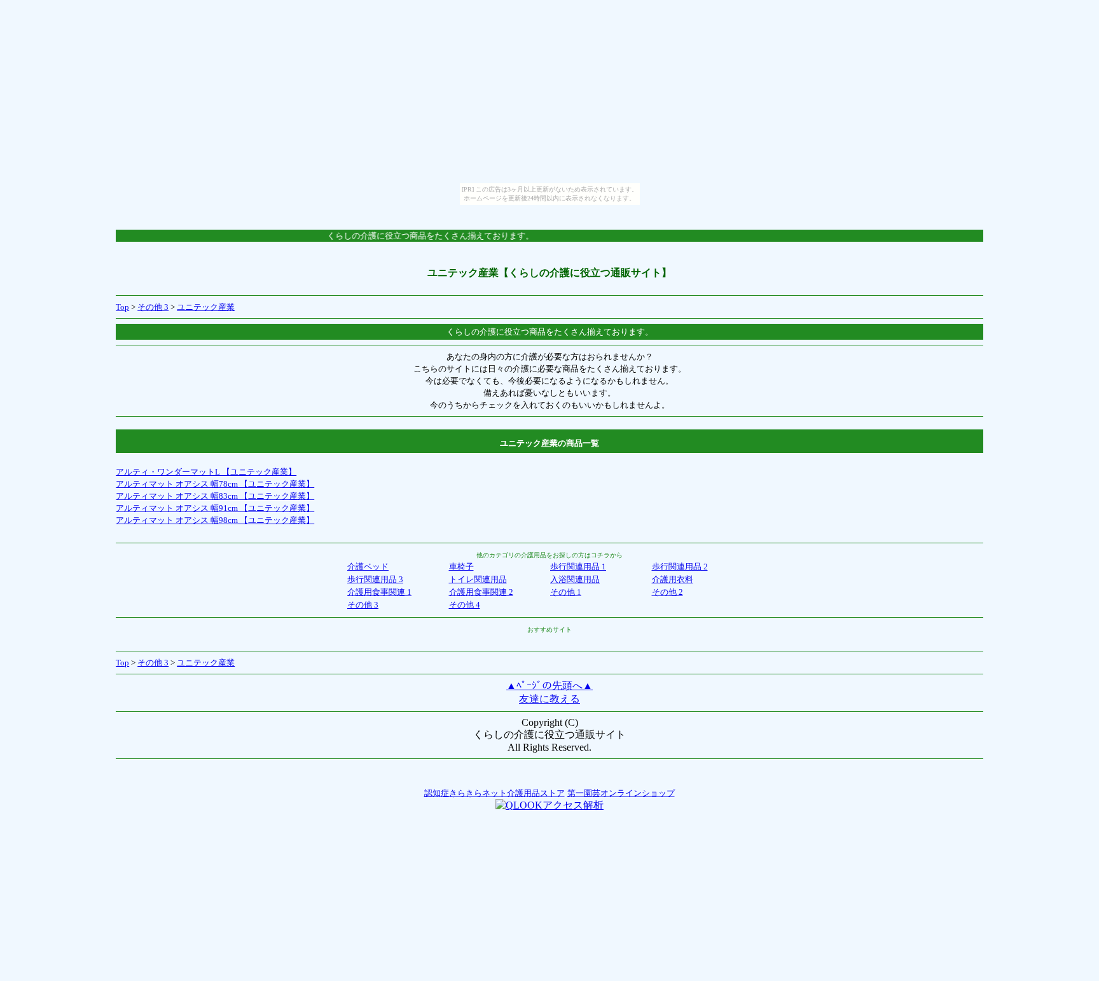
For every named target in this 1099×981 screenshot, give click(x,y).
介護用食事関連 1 (379, 592)
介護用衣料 (672, 579)
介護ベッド (368, 566)
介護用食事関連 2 (481, 592)
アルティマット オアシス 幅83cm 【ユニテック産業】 (215, 496)
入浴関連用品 (575, 579)
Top (122, 307)
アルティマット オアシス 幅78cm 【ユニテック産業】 (215, 484)
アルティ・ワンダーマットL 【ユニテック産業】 (206, 472)
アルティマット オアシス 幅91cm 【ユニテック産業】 (215, 508)
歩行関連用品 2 (680, 566)
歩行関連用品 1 (578, 566)
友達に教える (549, 698)
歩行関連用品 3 (375, 579)
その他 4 (464, 604)
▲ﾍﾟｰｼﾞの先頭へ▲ (549, 685)
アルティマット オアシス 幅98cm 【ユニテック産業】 (215, 520)
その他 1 (565, 592)
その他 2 (667, 592)
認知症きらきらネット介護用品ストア (494, 793)
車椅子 (461, 566)
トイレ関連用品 (478, 579)
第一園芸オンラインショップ (621, 793)
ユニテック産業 (206, 307)
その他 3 (153, 307)
